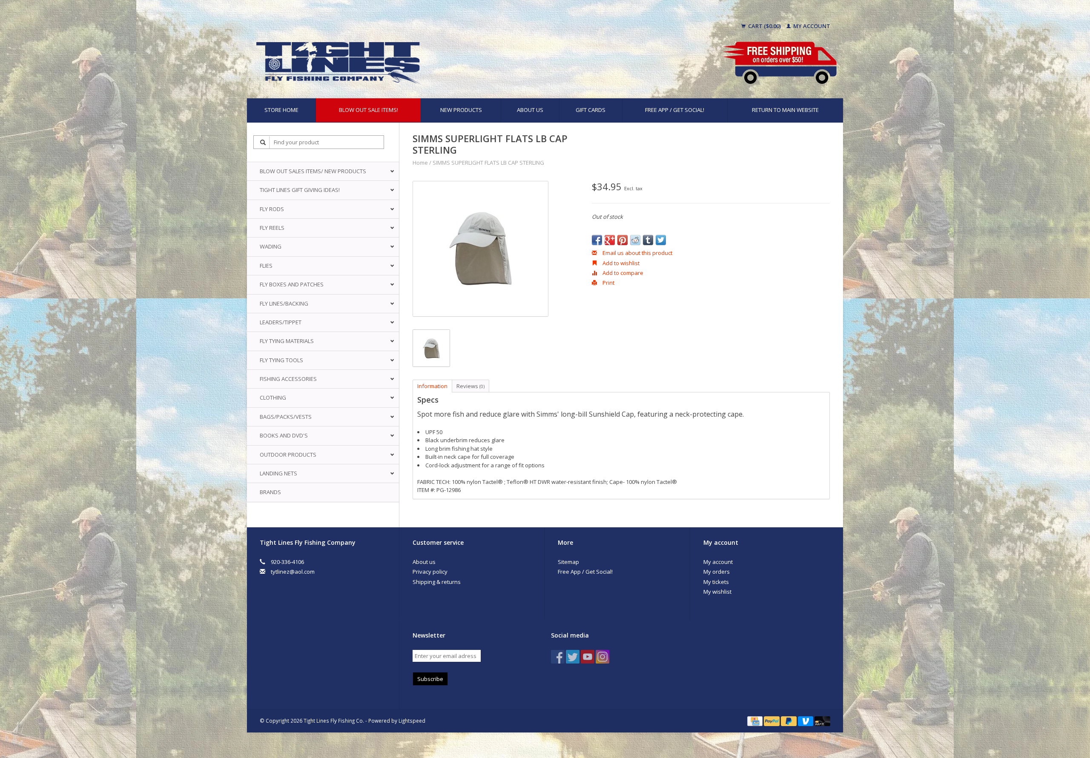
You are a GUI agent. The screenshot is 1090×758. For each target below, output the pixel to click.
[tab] (621, 400)
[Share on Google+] (610, 240)
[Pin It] (622, 240)
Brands (270, 492)
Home (420, 162)
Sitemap (568, 562)
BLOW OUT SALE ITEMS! (368, 110)
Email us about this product (636, 253)
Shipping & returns (437, 582)
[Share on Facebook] (597, 240)
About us (530, 110)
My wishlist (717, 591)
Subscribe (430, 679)
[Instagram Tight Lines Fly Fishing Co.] (602, 657)
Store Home (281, 110)
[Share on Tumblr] (648, 240)
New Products (461, 110)
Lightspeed (412, 720)
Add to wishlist (620, 263)
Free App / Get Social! (674, 110)
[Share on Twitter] (661, 240)
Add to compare (622, 273)
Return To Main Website (785, 110)
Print (607, 282)
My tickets (716, 582)
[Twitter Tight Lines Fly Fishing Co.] (572, 657)
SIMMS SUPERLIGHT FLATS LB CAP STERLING (488, 162)
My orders (716, 571)
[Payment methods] (755, 720)
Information (432, 386)
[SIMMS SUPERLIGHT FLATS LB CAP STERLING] (480, 248)
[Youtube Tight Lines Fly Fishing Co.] (587, 657)
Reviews (470, 386)
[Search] (263, 142)
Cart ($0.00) (764, 26)
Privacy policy (430, 571)
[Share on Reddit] (635, 240)
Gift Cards (590, 110)
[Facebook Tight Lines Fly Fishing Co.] (558, 657)
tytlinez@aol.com (293, 571)
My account (811, 26)
